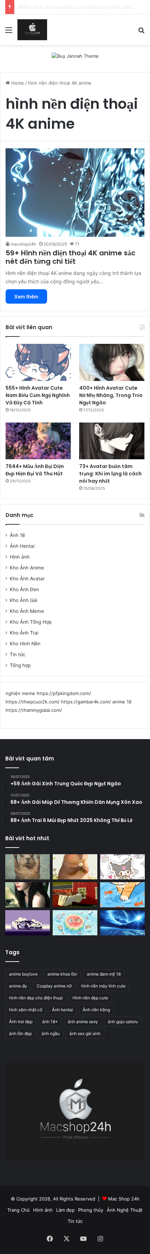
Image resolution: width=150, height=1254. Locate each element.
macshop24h (23, 244)
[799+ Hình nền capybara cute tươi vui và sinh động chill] (27, 866)
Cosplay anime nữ (54, 986)
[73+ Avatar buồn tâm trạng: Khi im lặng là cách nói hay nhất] (111, 441)
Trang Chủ (18, 1210)
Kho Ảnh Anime (27, 568)
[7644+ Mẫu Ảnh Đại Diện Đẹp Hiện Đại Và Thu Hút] (38, 441)
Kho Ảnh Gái (23, 600)
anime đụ (18, 986)
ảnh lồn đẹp (20, 1033)
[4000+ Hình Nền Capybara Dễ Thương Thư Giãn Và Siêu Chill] (75, 866)
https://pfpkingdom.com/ (64, 693)
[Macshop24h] (32, 29)
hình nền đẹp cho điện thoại (36, 997)
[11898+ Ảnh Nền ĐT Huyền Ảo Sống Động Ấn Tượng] (75, 894)
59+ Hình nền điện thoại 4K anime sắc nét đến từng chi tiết (70, 257)
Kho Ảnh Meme (27, 611)
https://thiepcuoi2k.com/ (33, 701)
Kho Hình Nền (25, 643)
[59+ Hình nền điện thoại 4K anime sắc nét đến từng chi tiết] (75, 192)
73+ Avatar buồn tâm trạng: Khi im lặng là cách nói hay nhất (110, 473)
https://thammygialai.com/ (34, 710)
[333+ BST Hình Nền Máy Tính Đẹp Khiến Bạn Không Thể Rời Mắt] (122, 922)
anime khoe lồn (62, 974)
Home (17, 83)
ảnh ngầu (51, 1033)
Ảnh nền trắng (96, 1009)
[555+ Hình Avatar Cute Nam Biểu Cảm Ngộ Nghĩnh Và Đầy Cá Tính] (38, 362)
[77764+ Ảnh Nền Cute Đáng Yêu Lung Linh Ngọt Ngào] (122, 894)
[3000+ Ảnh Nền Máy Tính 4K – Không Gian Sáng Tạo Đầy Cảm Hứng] (27, 922)
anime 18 (122, 701)
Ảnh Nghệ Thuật (125, 1210)
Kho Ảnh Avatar (27, 578)
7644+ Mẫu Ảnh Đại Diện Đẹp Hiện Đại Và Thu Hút (35, 470)
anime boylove (23, 974)
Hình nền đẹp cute (90, 997)
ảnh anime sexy (83, 1021)
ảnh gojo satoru (123, 1021)
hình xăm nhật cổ (25, 1009)
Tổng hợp (20, 665)
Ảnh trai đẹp (20, 1021)
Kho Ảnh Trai (24, 633)
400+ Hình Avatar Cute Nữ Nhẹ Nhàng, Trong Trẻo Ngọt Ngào (111, 395)
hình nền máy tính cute (103, 986)
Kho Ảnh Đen (24, 589)
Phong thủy (90, 1210)
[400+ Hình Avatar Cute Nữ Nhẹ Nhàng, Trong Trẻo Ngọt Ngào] (111, 362)
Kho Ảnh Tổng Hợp (31, 622)
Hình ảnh (20, 557)
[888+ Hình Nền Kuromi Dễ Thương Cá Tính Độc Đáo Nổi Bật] (122, 866)
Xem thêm (26, 296)
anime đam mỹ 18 (104, 974)
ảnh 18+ (50, 1021)
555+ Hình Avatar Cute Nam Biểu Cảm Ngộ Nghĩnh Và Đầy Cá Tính (38, 395)
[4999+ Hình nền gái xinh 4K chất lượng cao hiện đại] (27, 894)
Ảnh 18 (17, 535)
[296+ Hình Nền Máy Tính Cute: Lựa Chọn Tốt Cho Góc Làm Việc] (75, 922)
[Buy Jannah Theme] (75, 55)
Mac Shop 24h (124, 1199)
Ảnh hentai (62, 1009)
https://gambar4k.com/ (86, 701)
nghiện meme (20, 693)
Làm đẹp (65, 1210)
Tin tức (17, 654)
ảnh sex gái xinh (84, 1033)
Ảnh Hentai (22, 546)
